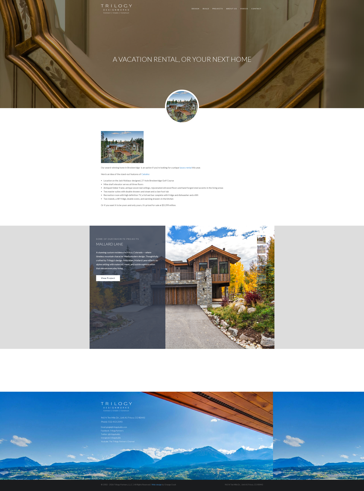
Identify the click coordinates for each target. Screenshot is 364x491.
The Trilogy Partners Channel (122, 441)
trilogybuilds (116, 438)
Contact (256, 9)
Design (195, 9)
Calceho (145, 174)
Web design (157, 484)
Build (206, 9)
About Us (231, 9)
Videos (244, 9)
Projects (217, 9)
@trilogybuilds (114, 434)
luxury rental (186, 167)
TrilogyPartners (117, 430)
